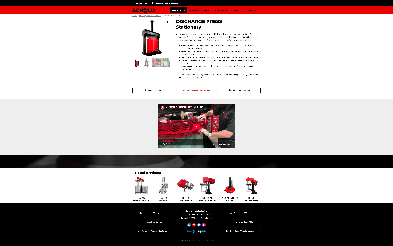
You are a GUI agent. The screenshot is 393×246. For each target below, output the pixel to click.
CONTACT (251, 10)
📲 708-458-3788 (139, 3)
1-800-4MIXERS (187, 218)
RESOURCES (221, 10)
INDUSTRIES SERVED (199, 10)
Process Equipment (153, 16)
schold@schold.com (203, 218)
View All (142, 16)
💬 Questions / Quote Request (165, 3)
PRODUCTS (177, 10)
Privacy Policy (208, 240)
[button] (167, 22)
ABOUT (236, 10)
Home (134, 16)
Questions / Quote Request (198, 90)
